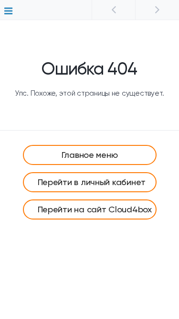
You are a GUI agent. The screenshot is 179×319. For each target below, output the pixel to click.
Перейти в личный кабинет (92, 182)
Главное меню (90, 155)
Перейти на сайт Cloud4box (95, 209)
